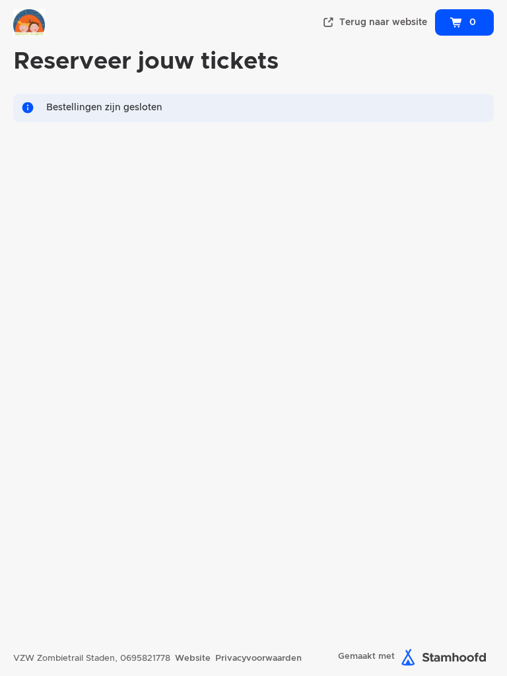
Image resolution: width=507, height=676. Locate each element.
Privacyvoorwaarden (258, 658)
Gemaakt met (366, 656)
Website (193, 658)
